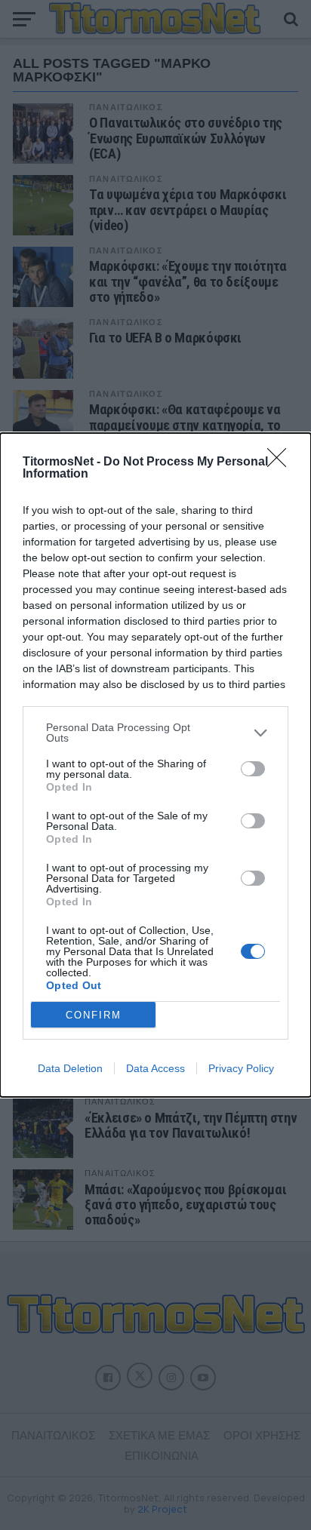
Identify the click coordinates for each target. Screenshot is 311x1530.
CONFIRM (94, 1015)
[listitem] (155, 732)
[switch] (253, 768)
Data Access (155, 1068)
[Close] (281, 462)
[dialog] (155, 765)
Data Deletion (70, 1068)
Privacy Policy (241, 1068)
